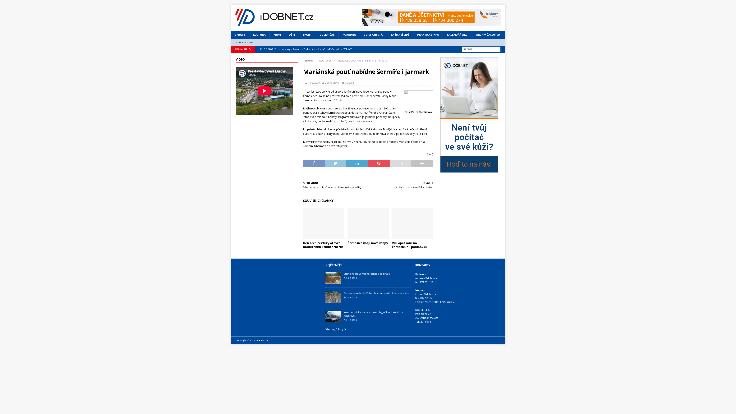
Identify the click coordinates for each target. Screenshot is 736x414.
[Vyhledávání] (481, 49)
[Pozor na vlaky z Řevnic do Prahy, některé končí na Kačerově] (333, 316)
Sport (307, 34)
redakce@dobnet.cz (427, 278)
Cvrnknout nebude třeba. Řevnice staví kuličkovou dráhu (377, 293)
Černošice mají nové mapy (367, 243)
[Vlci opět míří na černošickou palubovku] (412, 223)
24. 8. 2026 (351, 297)
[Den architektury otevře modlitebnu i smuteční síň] (323, 223)
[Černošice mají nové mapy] (368, 223)
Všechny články (334, 329)
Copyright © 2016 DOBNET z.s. (252, 340)
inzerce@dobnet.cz (426, 294)
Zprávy (240, 34)
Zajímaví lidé (400, 34)
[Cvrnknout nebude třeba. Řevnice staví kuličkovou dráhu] (333, 297)
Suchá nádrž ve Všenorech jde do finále (367, 273)
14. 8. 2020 (314, 82)
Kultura (259, 34)
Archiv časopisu (488, 34)
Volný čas (327, 34)
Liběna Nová (332, 82)
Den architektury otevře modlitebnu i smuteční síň (323, 245)
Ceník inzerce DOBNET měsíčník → (435, 302)
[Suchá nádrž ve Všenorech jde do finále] (333, 278)
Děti (292, 34)
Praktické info (428, 34)
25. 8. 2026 (351, 278)
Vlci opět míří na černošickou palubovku (409, 245)
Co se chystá (373, 34)
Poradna (349, 34)
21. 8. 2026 (351, 320)
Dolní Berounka (244, 42)
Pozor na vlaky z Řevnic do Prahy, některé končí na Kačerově (373, 314)
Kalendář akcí (457, 34)
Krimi (277, 34)
